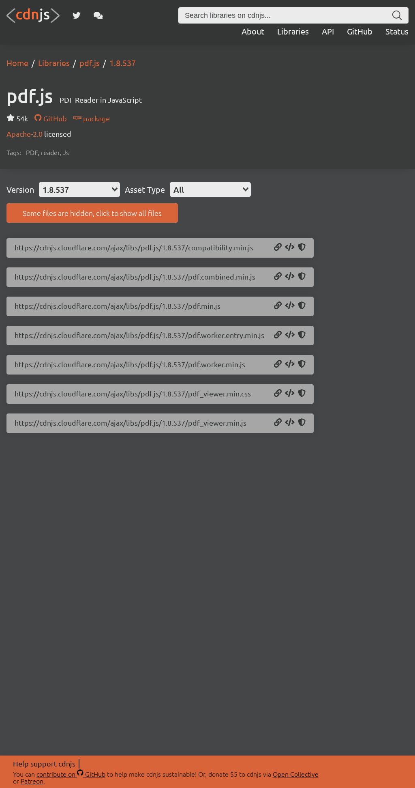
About (253, 31)
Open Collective (296, 773)
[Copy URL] (278, 247)
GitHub (359, 31)
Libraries (293, 31)
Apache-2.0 (25, 133)
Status (397, 31)
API (328, 31)
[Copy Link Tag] (290, 393)
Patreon (32, 780)
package (95, 118)
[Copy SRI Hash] (302, 247)
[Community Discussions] (98, 15)
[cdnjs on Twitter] (77, 15)
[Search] (397, 15)
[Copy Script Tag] (290, 247)
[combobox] (79, 189)
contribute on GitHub (70, 773)
